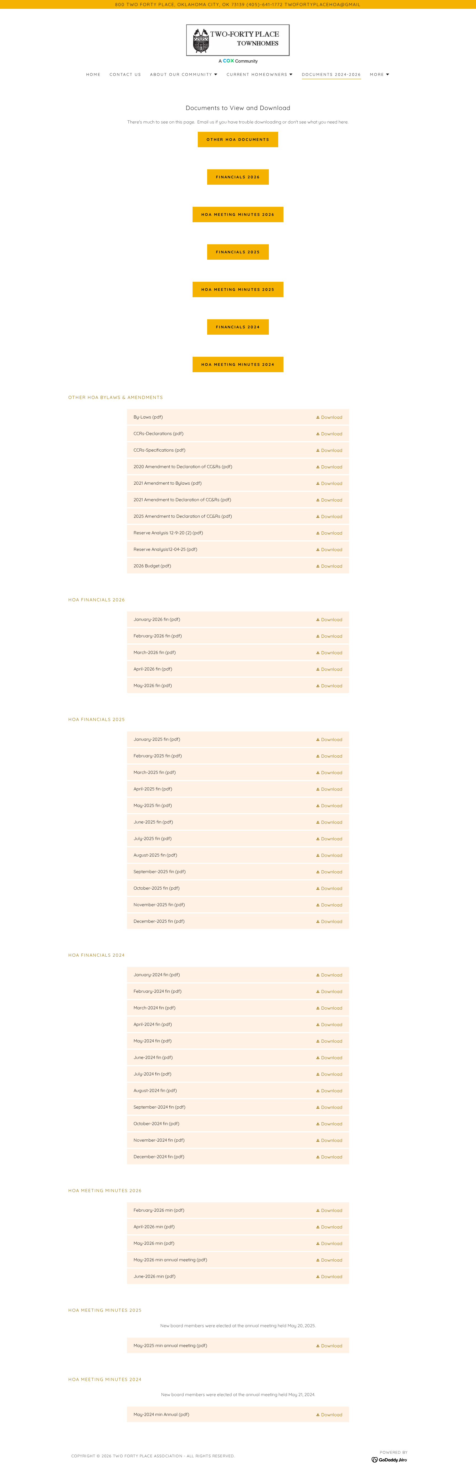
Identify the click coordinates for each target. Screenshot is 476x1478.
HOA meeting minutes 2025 (238, 289)
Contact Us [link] (125, 74)
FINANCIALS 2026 (238, 177)
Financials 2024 (238, 326)
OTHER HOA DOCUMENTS (238, 139)
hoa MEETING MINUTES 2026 (238, 214)
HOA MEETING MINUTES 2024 (238, 364)
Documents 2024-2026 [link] (331, 74)
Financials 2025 (238, 252)
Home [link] (93, 74)
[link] (238, 44)
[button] (184, 74)
